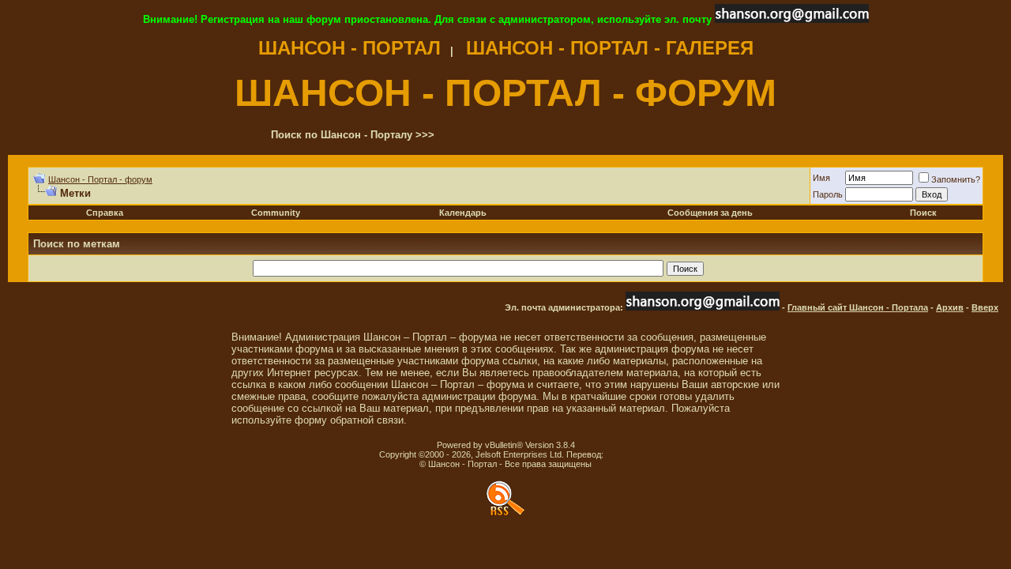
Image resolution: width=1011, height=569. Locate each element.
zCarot (619, 454)
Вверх (985, 307)
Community (275, 212)
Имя (821, 178)
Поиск (923, 212)
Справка (104, 212)
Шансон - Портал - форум (100, 179)
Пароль (828, 194)
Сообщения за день (710, 212)
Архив (950, 307)
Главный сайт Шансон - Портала (857, 307)
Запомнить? (955, 179)
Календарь (463, 212)
